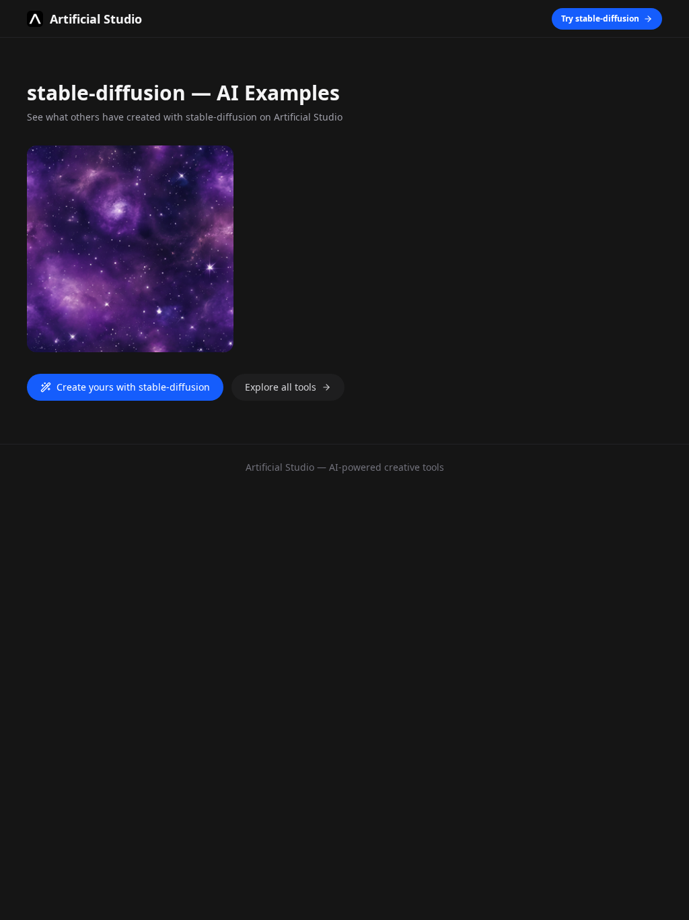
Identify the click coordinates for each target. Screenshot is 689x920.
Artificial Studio (280, 467)
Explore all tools (280, 387)
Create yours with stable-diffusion (133, 387)
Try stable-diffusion (600, 18)
